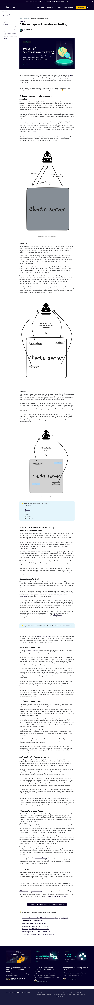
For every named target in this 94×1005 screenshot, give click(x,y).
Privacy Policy (60, 996)
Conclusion (5, 38)
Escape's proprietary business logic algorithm (64, 992)
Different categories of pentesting (8, 14)
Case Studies (68, 994)
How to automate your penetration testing (35, 923)
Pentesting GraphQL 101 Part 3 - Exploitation (36, 932)
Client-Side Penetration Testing (10, 36)
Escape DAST (58, 7)
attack (70, 75)
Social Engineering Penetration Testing (10, 34)
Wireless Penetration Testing (10, 29)
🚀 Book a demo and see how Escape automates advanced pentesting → (47, 904)
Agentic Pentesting (36, 891)
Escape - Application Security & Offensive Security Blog (16, 992)
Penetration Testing (44, 636)
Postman (27, 510)
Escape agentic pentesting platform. (55, 896)
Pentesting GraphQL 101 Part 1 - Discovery (35, 926)
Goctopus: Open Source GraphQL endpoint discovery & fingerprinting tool (45, 918)
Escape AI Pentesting (69, 7)
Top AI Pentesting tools (40, 994)
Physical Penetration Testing (10, 31)
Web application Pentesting (9, 28)
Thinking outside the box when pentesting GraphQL (38, 934)
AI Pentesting (23, 891)
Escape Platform (40, 7)
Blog (21, 18)
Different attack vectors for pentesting (9, 23)
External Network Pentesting (59, 994)
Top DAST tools (78, 992)
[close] (92, 2)
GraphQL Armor (76, 994)
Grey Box (6, 21)
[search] (87, 8)
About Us (83, 994)
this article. (32, 131)
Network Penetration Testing (10, 26)
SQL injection (57, 615)
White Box (6, 19)
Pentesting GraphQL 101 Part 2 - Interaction (35, 929)
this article (69, 626)
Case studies (50, 7)
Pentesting (26, 18)
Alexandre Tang (27, 29)
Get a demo (81, 7)
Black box (6, 17)
